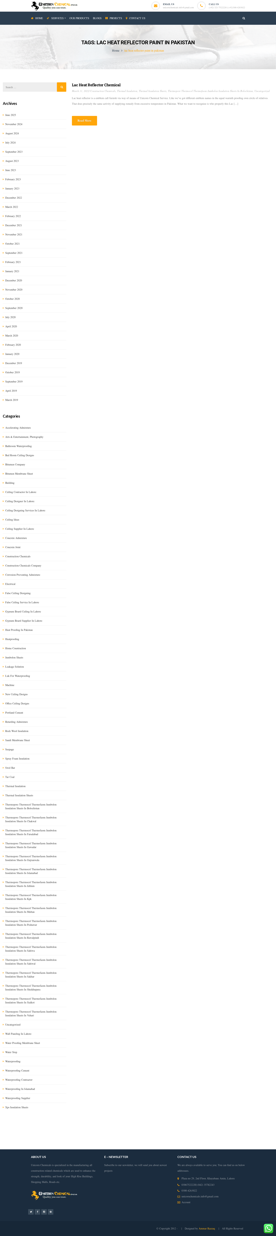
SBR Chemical (58, 1124)
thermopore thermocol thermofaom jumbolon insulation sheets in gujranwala (31, 858)
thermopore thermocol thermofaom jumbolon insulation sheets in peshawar (31, 922)
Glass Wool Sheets (78, 1124)
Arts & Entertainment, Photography (24, 437)
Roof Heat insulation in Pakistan (116, 1135)
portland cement (14, 712)
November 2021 (13, 234)
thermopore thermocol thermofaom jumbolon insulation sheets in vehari (31, 1013)
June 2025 (10, 115)
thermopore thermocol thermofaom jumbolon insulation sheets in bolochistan (210, 91)
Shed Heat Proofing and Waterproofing (157, 1135)
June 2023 (10, 170)
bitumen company (15, 464)
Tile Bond (190, 1124)
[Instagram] (44, 1211)
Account (186, 1202)
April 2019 (11, 390)
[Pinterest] (50, 1211)
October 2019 (12, 372)
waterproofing (12, 1061)
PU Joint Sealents (49, 1129)
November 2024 (13, 124)
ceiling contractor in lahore (20, 492)
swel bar (10, 767)
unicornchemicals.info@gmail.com (178, 7)
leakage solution (14, 666)
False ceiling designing (18, 593)
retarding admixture (16, 722)
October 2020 (12, 299)
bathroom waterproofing (18, 446)
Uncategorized (262, 91)
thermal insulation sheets (152, 91)
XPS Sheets (95, 1124)
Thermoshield (176, 1124)
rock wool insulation (16, 731)
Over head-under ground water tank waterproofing (105, 1129)
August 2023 (12, 161)
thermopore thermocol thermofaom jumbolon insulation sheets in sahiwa (31, 948)
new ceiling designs (16, 694)
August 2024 (12, 133)
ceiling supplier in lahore (19, 528)
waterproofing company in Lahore (78, 1135)
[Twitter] (31, 1211)
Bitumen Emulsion (39, 1124)
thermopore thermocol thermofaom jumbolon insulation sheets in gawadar (31, 845)
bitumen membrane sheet (19, 473)
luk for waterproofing (17, 676)
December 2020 (13, 280)
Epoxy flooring (68, 1129)
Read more (84, 120)
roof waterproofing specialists (141, 1146)
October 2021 (12, 243)
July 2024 (10, 142)
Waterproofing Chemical (175, 1129)
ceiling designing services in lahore (25, 510)
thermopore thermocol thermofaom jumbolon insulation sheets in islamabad (31, 871)
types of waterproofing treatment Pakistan (42, 1141)
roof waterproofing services (105, 1141)
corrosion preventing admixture (22, 574)
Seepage (9, 749)
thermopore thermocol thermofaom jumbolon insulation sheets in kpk (31, 897)
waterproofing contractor (18, 1079)
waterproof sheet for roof (259, 1146)
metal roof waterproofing (204, 1146)
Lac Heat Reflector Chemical (96, 84)
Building (9, 483)
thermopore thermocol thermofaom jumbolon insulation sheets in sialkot (31, 1000)
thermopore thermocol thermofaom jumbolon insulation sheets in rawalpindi (31, 935)
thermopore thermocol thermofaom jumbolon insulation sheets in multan (31, 910)
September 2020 (14, 308)
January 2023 (12, 188)
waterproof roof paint (63, 1146)
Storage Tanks (246, 1135)
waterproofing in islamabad (20, 1089)
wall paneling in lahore (18, 1033)
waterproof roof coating (231, 1146)
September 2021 (14, 253)
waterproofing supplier (17, 1098)
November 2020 (13, 289)
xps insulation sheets (16, 1107)
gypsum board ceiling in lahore (23, 611)
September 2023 (14, 151)
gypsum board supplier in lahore (23, 620)
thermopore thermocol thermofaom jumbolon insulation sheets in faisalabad (31, 832)
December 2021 (13, 225)
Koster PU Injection (128, 1124)
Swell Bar (145, 1124)
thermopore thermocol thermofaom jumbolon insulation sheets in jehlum (31, 884)
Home (115, 50)
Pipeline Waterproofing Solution (219, 1135)
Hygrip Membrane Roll (15, 1124)
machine (9, 685)
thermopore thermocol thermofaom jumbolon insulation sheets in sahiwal (31, 961)
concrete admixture (16, 538)
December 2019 (13, 363)
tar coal (9, 777)
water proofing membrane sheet (22, 1043)
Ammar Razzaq (207, 1228)
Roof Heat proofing (190, 1135)
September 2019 (14, 381)
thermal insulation (127, 91)
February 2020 (13, 344)
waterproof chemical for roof (174, 1146)
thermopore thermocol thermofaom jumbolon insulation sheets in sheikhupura (31, 987)
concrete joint (12, 547)
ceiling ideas (12, 519)
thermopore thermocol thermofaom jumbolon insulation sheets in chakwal (31, 819)
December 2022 (13, 197)
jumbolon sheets (14, 657)
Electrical (10, 584)
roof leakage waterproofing (200, 1141)
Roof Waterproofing (77, 1141)
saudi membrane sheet (17, 740)
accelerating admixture (18, 427)
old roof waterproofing (88, 1146)
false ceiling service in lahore (22, 602)
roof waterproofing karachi (169, 1141)
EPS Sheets (109, 1124)
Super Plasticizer (206, 1124)
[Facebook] (37, 1211)
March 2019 (11, 400)
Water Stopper (159, 1124)
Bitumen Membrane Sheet (249, 1124)
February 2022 (13, 216)
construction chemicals (102, 91)
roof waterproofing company (137, 1141)
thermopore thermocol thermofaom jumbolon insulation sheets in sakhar (31, 974)
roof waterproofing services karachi (31, 1146)
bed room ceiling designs (19, 455)
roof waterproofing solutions (232, 1141)
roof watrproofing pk (113, 1146)
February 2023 (13, 179)
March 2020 (11, 335)
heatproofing (12, 639)
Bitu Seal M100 (225, 1124)
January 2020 (12, 354)
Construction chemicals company (23, 565)
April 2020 (11, 326)
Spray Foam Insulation (17, 758)
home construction (15, 648)
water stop (11, 1052)
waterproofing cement (17, 1070)
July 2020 (10, 317)
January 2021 (12, 271)
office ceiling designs (17, 703)
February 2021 (13, 262)
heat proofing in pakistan (19, 630)
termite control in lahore (147, 1129)
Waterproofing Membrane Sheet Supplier (244, 1129)
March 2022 (11, 207)
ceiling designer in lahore (19, 501)
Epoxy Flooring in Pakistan (205, 1129)
